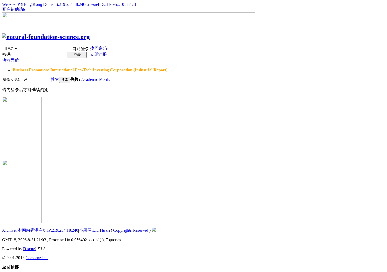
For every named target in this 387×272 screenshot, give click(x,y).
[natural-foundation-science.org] (46, 36)
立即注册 (98, 54)
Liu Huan (101, 230)
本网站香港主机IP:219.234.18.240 (48, 230)
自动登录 (80, 48)
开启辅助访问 (14, 9)
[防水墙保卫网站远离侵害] (154, 230)
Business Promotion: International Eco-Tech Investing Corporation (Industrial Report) (90, 70)
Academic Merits (95, 79)
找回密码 (98, 48)
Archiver (9, 230)
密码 (6, 54)
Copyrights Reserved (130, 230)
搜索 (55, 79)
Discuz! (29, 248)
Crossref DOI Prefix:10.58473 (110, 4)
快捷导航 (10, 60)
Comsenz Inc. (37, 257)
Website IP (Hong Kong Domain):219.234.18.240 (43, 4)
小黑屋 (85, 230)
